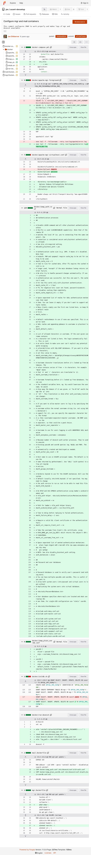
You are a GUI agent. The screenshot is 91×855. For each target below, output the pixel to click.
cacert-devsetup (17, 9)
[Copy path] (50, 47)
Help (21, 3)
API (54, 853)
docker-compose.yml (40, 47)
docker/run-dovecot (40, 715)
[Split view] (80, 42)
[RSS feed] (44, 9)
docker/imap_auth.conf (43, 208)
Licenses (48, 853)
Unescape (73, 47)
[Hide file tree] (3, 42)
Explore (13, 3)
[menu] (86, 42)
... (5, 31)
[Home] (4, 3)
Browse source (80, 22)
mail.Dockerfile (39, 753)
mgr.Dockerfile (38, 790)
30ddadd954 (61, 36)
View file (83, 47)
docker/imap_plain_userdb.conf (42, 642)
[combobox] (74, 42)
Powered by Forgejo (27, 850)
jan (7, 9)
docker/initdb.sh (39, 676)
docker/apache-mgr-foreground (45, 80)
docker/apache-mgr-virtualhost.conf (48, 155)
